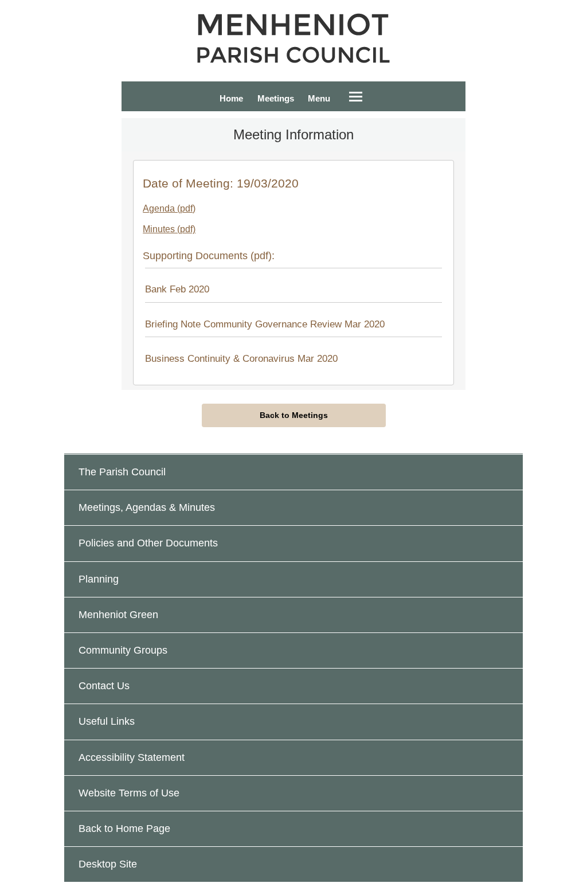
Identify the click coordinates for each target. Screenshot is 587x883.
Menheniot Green (118, 614)
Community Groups (123, 650)
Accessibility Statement (132, 757)
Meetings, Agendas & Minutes (147, 507)
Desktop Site (108, 864)
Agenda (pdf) (169, 208)
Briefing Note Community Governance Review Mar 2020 (265, 324)
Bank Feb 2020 (177, 289)
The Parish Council (122, 472)
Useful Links (107, 721)
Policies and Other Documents (148, 543)
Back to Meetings (294, 415)
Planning (99, 579)
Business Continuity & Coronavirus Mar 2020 (241, 358)
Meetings (275, 98)
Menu (319, 98)
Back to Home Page (124, 828)
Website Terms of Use (129, 793)
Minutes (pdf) (169, 229)
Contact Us (104, 685)
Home (231, 98)
